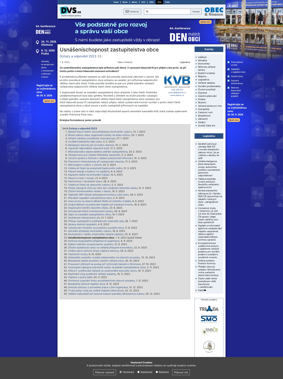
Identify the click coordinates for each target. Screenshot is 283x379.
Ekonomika (203, 63)
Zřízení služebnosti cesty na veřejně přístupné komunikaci (100, 247)
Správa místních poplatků (82, 224)
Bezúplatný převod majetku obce (86, 283)
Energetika (203, 109)
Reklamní (163, 372)
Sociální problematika (209, 86)
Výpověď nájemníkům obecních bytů (88, 148)
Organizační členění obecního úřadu (88, 207)
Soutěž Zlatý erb (206, 125)
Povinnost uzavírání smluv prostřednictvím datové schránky (101, 280)
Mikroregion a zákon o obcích (85, 164)
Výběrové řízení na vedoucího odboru (89, 184)
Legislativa (185, 62)
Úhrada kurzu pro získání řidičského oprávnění (94, 154)
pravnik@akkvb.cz (177, 92)
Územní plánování (207, 96)
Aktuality (202, 60)
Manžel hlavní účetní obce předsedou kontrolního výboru (100, 131)
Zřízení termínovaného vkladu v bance (89, 191)
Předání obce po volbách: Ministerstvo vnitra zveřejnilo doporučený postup (209, 271)
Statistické (146, 372)
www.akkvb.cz (177, 95)
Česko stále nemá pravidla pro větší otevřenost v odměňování (207, 282)
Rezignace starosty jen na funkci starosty (91, 144)
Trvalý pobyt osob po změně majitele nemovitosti (96, 290)
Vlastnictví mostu (77, 254)
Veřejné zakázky (206, 83)
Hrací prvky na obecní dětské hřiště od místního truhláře (99, 201)
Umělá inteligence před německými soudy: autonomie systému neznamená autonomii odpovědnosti (209, 168)
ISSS (143, 2)
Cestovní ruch (205, 112)
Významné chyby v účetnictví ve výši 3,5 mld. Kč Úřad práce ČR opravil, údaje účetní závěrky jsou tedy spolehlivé (210, 215)
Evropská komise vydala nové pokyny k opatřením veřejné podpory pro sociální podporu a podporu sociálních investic (208, 250)
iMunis (134, 2)
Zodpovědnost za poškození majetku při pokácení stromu (100, 204)
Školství (202, 102)
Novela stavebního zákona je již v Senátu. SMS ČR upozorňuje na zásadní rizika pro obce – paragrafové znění (210, 197)
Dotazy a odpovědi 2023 (78, 56)
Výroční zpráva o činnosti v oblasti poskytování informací (100, 158)
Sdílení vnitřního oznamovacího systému (90, 244)
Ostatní (201, 122)
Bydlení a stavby (206, 73)
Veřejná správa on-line (210, 106)
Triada (116, 2)
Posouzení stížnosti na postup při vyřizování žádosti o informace (104, 264)
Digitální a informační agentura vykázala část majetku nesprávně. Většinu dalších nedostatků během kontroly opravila (210, 232)
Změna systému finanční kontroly (206, 262)
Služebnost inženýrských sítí (84, 217)
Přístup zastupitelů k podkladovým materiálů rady (96, 221)
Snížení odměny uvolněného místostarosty (91, 138)
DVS (159, 2)
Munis (125, 2)
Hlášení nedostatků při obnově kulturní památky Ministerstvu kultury (106, 293)
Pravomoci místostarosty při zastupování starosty (96, 161)
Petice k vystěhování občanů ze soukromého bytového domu (102, 270)
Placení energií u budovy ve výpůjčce (89, 171)
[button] (132, 11)
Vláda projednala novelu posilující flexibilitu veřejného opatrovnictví (208, 183)
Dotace (201, 99)
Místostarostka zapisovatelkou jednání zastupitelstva (97, 151)
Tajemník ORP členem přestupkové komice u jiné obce (98, 194)
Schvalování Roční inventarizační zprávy (90, 211)
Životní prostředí (206, 89)
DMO (151, 2)
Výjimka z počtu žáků (80, 277)
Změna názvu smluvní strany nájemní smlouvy (93, 250)
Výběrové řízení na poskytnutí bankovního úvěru (95, 168)
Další (201, 290)
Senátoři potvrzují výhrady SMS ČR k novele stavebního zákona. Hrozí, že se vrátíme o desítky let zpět (208, 151)
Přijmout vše (181, 372)
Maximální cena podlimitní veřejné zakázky (92, 273)
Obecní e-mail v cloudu (81, 178)
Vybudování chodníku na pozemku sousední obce (96, 227)
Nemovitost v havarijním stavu (85, 181)
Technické (128, 372)
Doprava (202, 92)
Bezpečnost (204, 115)
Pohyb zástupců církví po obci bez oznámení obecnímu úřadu (102, 187)
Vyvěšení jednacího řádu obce (85, 141)
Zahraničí (203, 119)
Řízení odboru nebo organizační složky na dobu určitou (99, 135)
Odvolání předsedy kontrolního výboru (89, 230)
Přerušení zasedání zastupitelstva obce (90, 197)
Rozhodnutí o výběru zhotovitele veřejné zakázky (95, 234)
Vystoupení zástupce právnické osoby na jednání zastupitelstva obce (107, 267)
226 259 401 (177, 90)
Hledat (196, 11)
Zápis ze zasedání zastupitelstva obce (89, 214)
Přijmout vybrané (104, 372)
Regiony (202, 76)
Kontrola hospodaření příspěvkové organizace (94, 240)
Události (202, 57)
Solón (167, 2)
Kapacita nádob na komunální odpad (88, 174)
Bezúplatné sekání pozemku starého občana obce (96, 260)
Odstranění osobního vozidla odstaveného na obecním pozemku (104, 257)
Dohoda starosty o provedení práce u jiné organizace (98, 287)
